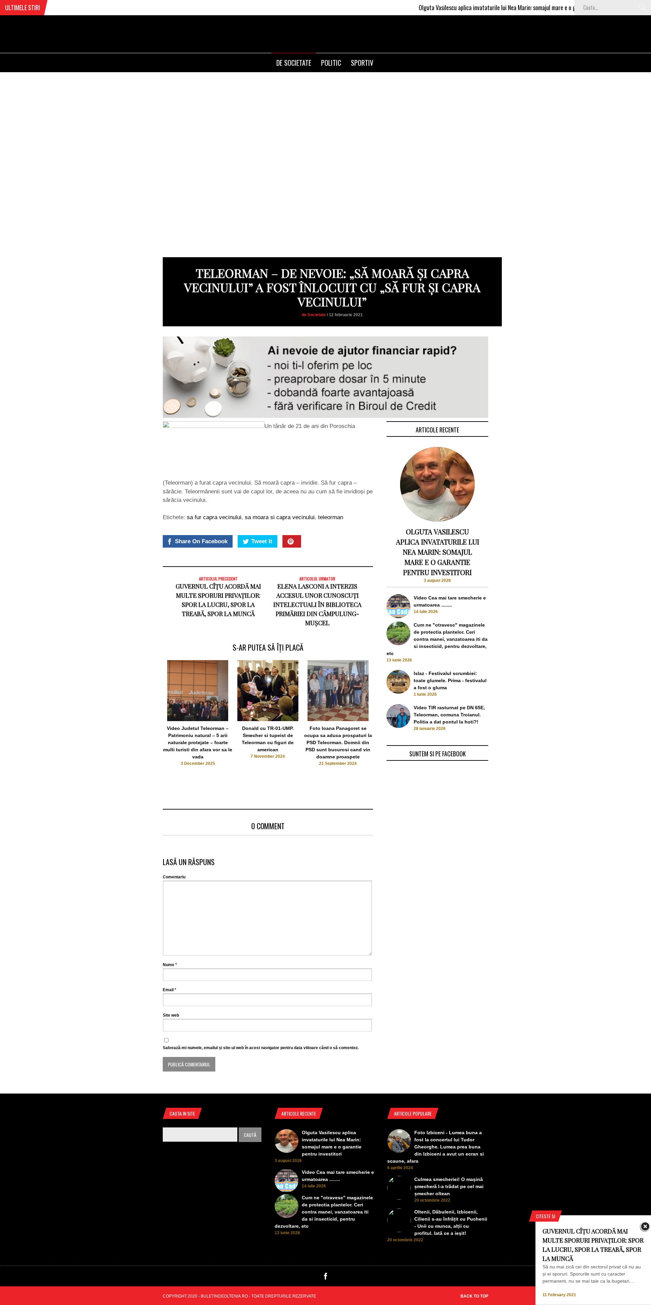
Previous (149, 719)
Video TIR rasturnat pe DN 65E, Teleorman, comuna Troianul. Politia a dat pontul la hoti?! (449, 715)
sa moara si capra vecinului (280, 517)
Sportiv (362, 63)
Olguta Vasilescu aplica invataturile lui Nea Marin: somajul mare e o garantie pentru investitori (496, 7)
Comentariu (174, 877)
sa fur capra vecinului (214, 517)
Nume (170, 964)
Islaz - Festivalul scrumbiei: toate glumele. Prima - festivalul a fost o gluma (450, 680)
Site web (171, 1015)
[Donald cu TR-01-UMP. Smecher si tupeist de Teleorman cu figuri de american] (267, 719)
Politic (331, 63)
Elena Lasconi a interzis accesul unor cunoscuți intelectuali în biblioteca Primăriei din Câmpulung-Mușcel (317, 604)
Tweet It (261, 541)
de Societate (293, 63)
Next (387, 719)
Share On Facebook (201, 541)
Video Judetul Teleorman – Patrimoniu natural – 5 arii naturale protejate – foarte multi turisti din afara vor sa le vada (197, 742)
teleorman (330, 517)
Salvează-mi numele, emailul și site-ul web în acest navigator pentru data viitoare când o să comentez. (261, 1047)
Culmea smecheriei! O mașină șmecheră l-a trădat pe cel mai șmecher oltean (449, 1186)
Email (169, 989)
